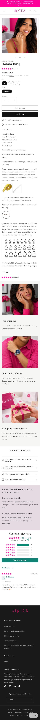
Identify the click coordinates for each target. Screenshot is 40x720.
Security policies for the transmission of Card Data (19, 647)
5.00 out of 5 (25, 538)
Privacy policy (28, 712)
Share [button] (6, 272)
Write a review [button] (19, 560)
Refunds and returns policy (14, 631)
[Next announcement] (36, 3)
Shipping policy (27, 715)
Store (6, 661)
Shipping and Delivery (12, 636)
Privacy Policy (9, 626)
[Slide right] (24, 57)
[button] (4, 10)
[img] (7, 574)
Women (7, 91)
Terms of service (15, 715)
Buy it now (20, 114)
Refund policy (18, 712)
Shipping (11, 75)
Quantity (4, 96)
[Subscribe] (31, 699)
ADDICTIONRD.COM (19, 709)
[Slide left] (15, 57)
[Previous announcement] (4, 3)
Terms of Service (10, 641)
